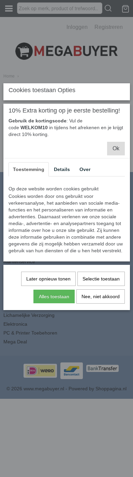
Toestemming (28, 169)
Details (62, 169)
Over (84, 169)
